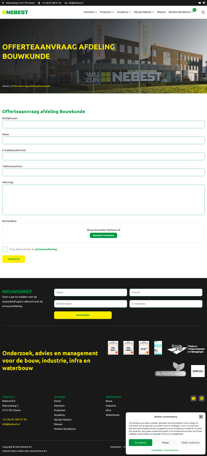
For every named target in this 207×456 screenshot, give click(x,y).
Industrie (111, 405)
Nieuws (161, 11)
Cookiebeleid (156, 450)
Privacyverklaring (171, 450)
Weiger (165, 442)
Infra (108, 410)
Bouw (109, 400)
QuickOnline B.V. (38, 451)
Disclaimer (115, 447)
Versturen (14, 259)
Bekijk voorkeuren (191, 442)
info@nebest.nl (76, 3)
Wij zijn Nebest (142, 11)
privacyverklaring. (46, 249)
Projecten (105, 11)
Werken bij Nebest (179, 11)
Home (57, 400)
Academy (122, 11)
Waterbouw (112, 414)
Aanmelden (83, 315)
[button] (200, 416)
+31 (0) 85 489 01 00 (51, 3)
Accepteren (140, 442)
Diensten (89, 11)
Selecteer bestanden (103, 235)
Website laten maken (13, 451)
